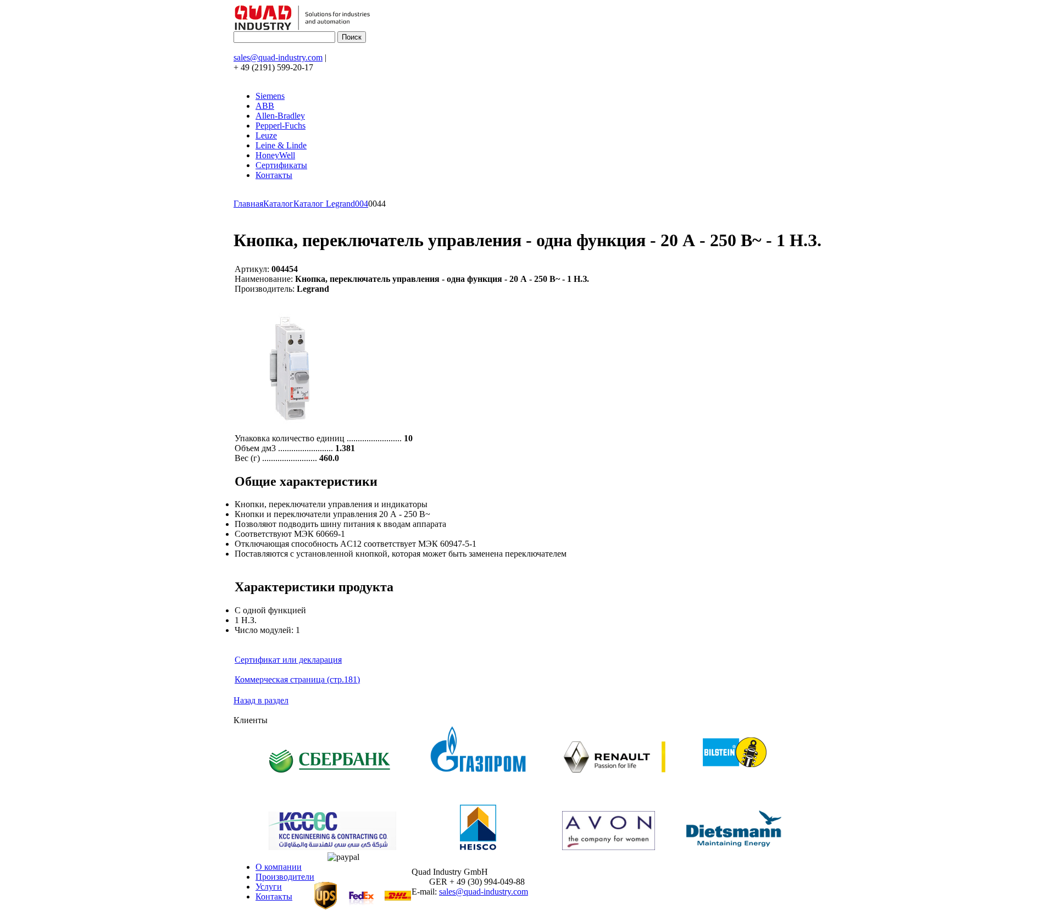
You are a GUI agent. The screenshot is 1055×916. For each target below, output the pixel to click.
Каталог (278, 203)
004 (361, 203)
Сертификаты (281, 165)
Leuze (266, 135)
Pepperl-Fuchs (281, 125)
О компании (279, 866)
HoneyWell (275, 155)
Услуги (269, 886)
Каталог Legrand (324, 203)
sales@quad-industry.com (278, 57)
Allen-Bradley (280, 115)
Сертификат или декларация (288, 659)
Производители (285, 876)
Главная (248, 203)
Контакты (274, 175)
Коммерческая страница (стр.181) (297, 679)
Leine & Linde (281, 145)
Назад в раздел (261, 700)
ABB (265, 105)
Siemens (270, 96)
